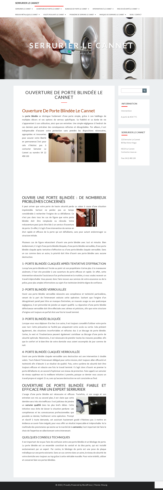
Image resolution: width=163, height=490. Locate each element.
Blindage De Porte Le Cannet (76, 9)
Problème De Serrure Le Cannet (82, 14)
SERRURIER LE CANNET (27, 2)
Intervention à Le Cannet (102, 9)
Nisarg (104, 485)
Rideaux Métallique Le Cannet (26, 14)
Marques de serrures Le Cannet (112, 14)
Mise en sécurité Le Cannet (127, 9)
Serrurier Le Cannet (23, 9)
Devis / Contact (136, 14)
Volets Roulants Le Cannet (53, 14)
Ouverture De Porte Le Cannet (48, 9)
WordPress (87, 485)
